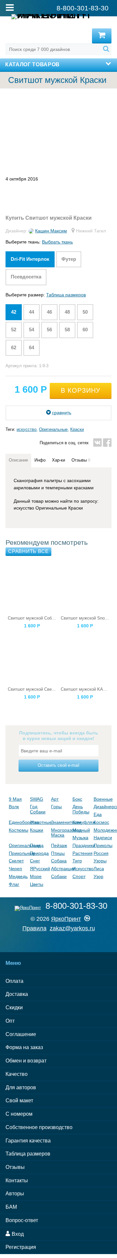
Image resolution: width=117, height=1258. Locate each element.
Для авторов (21, 1087)
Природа (39, 853)
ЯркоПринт (66, 919)
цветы (36, 884)
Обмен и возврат (26, 1060)
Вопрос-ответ (22, 1220)
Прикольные (18, 853)
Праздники (81, 845)
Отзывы (15, 1167)
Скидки (14, 1007)
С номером (19, 1114)
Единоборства (18, 822)
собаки (59, 876)
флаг (14, 884)
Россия (101, 853)
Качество (17, 1074)
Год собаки (38, 809)
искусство (26, 429)
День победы (80, 809)
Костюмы (18, 830)
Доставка (17, 994)
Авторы (15, 1193)
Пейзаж (59, 845)
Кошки (36, 830)
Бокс (77, 799)
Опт (10, 1021)
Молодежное (102, 830)
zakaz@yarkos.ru (72, 928)
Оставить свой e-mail (58, 765)
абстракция (60, 868)
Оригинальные (53, 429)
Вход (17, 1234)
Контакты (17, 1180)
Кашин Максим (51, 230)
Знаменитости (60, 822)
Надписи (102, 837)
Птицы (58, 853)
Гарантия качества (28, 1140)
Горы (56, 806)
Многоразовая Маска (60, 832)
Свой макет (19, 1100)
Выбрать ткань (57, 241)
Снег (35, 860)
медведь (18, 876)
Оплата (14, 981)
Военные (102, 799)
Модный (81, 830)
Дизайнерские (102, 806)
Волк (14, 806)
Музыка (80, 837)
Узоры (100, 860)
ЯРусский (39, 868)
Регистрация (21, 1247)
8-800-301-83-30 (76, 905)
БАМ (11, 1207)
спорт (78, 876)
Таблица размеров (66, 294)
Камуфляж (81, 822)
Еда (98, 814)
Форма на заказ (24, 1047)
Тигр (77, 860)
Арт (54, 799)
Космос (101, 822)
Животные (39, 822)
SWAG (36, 799)
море (36, 876)
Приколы (102, 845)
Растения (81, 853)
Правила (34, 928)
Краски (77, 429)
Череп (15, 868)
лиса (99, 868)
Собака (59, 860)
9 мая (15, 799)
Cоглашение (21, 1034)
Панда (37, 845)
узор (98, 876)
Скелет (16, 860)
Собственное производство (39, 1127)
